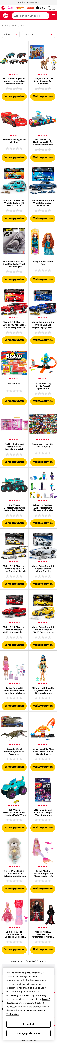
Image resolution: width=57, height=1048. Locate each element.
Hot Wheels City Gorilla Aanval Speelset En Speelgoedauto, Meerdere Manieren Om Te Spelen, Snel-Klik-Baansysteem (42, 386)
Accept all (28, 1024)
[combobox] (30, 15)
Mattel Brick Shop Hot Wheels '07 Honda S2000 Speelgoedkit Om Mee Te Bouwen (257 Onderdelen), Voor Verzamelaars (42, 629)
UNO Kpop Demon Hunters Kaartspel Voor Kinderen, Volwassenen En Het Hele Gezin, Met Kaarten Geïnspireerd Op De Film (43, 812)
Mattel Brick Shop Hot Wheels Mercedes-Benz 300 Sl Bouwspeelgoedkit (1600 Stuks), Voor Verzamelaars (43, 203)
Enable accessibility (28, 2)
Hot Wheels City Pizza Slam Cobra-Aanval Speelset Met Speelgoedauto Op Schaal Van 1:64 (43, 751)
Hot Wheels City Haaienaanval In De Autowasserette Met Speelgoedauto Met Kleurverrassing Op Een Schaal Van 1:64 (43, 142)
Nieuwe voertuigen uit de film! (14, 140)
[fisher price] (30, 8)
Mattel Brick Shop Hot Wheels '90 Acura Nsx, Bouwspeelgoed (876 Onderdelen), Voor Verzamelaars (14, 325)
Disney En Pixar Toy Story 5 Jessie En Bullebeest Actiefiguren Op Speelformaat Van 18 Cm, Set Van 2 (42, 81)
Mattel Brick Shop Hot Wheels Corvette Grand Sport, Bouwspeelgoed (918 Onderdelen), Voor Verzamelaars (43, 568)
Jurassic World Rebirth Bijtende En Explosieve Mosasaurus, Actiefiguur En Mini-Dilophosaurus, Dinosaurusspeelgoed (14, 751)
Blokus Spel (14, 383)
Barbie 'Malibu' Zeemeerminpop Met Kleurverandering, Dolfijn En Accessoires (43, 873)
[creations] (41, 8)
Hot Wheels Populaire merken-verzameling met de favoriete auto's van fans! (14, 81)
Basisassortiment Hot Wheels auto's (43, 445)
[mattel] (3, 8)
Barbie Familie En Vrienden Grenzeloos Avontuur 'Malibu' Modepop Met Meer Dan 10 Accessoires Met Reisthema (14, 690)
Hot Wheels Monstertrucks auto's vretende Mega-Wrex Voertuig (14, 812)
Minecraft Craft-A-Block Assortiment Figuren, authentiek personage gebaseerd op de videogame (43, 507)
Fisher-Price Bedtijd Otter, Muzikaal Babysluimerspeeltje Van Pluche (14, 873)
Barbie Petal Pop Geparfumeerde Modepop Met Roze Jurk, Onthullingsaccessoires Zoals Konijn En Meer (14, 934)
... (28, 25)
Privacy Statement (20, 995)
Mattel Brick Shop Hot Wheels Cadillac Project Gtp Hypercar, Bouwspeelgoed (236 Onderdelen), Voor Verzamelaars (43, 325)
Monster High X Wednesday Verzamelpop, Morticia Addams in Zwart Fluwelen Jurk (43, 934)
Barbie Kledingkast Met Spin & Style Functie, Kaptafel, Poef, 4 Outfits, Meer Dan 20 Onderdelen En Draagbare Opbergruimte (14, 446)
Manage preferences (28, 1033)
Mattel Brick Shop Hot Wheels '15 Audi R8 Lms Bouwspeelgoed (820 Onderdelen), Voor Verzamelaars (14, 568)
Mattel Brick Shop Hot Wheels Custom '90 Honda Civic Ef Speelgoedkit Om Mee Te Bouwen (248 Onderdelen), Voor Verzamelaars (14, 203)
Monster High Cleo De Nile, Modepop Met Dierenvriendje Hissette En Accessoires (43, 690)
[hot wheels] (20, 8)
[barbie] (10, 8)
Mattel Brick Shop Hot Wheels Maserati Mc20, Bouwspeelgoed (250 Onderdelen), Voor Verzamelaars (14, 629)
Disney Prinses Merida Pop (43, 262)
